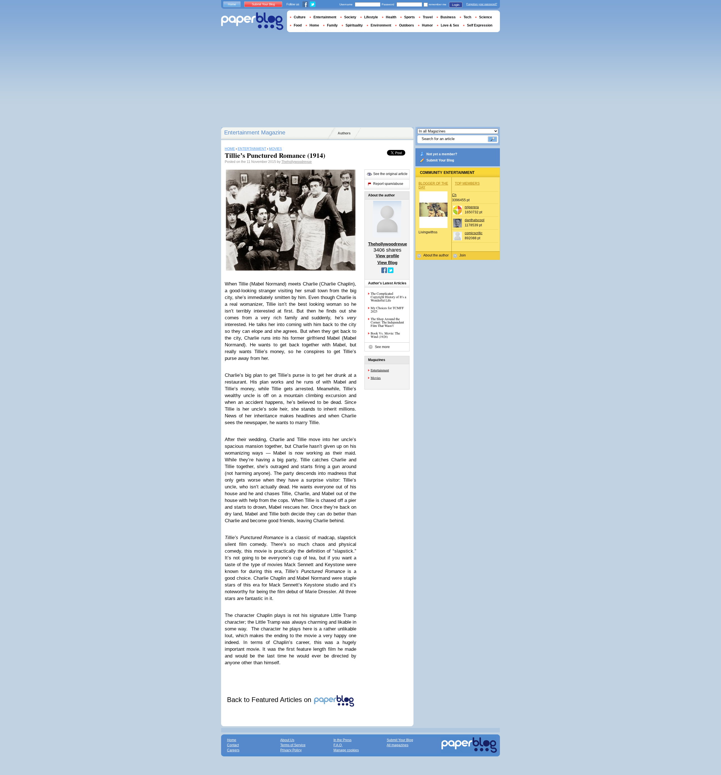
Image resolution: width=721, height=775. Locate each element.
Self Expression (479, 25)
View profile (387, 255)
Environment (381, 25)
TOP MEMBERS (467, 183)
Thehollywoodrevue (296, 162)
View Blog (387, 262)
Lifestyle (371, 17)
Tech (467, 17)
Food (298, 25)
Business (448, 17)
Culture (300, 17)
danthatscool (474, 220)
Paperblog (252, 21)
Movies (376, 377)
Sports (409, 17)
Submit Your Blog (440, 160)
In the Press (342, 740)
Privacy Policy (291, 750)
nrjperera (472, 207)
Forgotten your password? (481, 4)
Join (462, 255)
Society (350, 17)
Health (391, 17)
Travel (428, 17)
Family (332, 25)
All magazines (397, 745)
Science (485, 17)
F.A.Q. (337, 745)
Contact (233, 745)
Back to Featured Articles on (270, 699)
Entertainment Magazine (254, 132)
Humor (427, 25)
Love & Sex (450, 25)
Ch (454, 195)
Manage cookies (346, 750)
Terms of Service (293, 745)
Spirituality (354, 25)
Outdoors (406, 25)
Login (455, 4)
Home (232, 4)
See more (382, 347)
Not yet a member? (441, 154)
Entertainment (380, 370)
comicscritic (473, 233)
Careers (233, 750)
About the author (436, 255)
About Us (287, 740)
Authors (344, 133)
